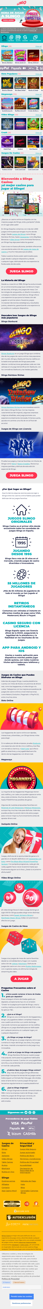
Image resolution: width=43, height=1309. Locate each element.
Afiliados (5, 1184)
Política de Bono (27, 1156)
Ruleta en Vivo (8, 1172)
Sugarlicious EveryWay (7, 111)
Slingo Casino (6, 1236)
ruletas (14, 964)
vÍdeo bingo (14, 239)
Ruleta (4, 1165)
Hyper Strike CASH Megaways (33, 111)
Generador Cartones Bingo (29, 1192)
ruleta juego (24, 1245)
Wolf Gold (25, 749)
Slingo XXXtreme (33, 62)
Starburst (36, 743)
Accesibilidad (25, 1165)
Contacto (6, 1188)
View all (38, 46)
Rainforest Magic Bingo (10, 918)
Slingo (11, 41)
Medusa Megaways (32, 808)
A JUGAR (21, 979)
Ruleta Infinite (7, 169)
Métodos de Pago (28, 1181)
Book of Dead (33, 90)
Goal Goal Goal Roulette (33, 169)
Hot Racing (33, 149)
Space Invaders (24, 464)
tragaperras (24, 237)
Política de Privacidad (29, 1162)
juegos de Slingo (18, 234)
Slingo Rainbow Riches (7, 62)
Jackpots (5, 1156)
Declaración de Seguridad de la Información (27, 1170)
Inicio (4, 41)
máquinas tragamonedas (27, 1242)
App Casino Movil (9, 1191)
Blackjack (6, 1168)
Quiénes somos (8, 1181)
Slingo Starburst (7, 353)
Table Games (7, 1162)
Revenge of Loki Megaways (12, 808)
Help (23, 1184)
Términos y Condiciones (30, 1159)
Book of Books (7, 90)
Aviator (20, 149)
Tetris (14, 464)
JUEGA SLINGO (21, 271)
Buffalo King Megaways (20, 111)
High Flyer (7, 149)
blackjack (23, 964)
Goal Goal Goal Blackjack (20, 169)
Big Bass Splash (20, 90)
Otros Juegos (35, 41)
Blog (23, 1188)
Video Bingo (7, 1159)
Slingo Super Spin (20, 62)
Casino (25, 41)
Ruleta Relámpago (33, 966)
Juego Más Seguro (28, 1149)
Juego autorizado (27, 1152)
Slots (18, 41)
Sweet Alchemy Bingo (23, 915)
